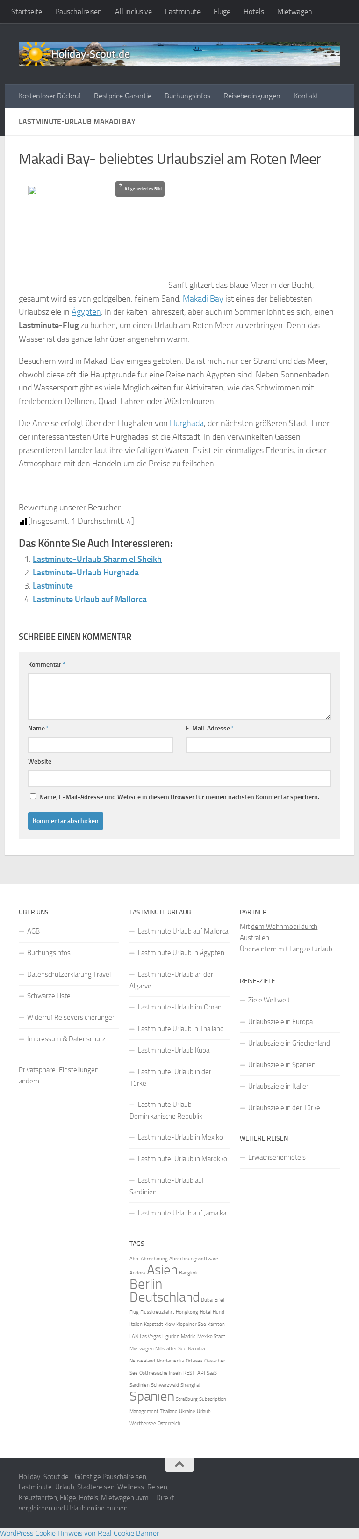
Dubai (207, 1300)
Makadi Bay (203, 299)
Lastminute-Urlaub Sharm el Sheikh (97, 559)
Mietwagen (294, 11)
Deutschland (164, 1297)
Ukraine (187, 1411)
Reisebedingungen (251, 95)
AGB (33, 931)
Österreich (169, 1424)
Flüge (222, 11)
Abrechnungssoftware (193, 1259)
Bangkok (188, 1273)
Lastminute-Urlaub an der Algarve (171, 980)
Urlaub (204, 1411)
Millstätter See (171, 1349)
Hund (218, 1312)
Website (39, 762)
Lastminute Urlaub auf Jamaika (182, 1213)
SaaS (212, 1373)
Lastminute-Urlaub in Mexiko (180, 1137)
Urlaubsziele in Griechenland (289, 1043)
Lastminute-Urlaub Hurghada (86, 572)
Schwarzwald (165, 1385)
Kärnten (216, 1324)
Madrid (188, 1336)
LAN (133, 1336)
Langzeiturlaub (310, 949)
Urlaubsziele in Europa (280, 1021)
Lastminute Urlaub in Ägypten (181, 953)
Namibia (196, 1349)
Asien (162, 1270)
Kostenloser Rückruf (49, 95)
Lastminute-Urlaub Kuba (173, 1050)
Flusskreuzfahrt (157, 1312)
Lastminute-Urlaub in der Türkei (170, 1078)
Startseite (26, 11)
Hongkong (187, 1312)
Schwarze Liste (49, 996)
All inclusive (133, 11)
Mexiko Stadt (211, 1336)
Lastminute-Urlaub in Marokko (182, 1159)
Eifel (219, 1300)
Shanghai (190, 1385)
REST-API (194, 1373)
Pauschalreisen (78, 11)
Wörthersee (142, 1424)
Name (38, 728)
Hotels (254, 11)
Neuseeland (142, 1361)
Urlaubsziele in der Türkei (285, 1108)
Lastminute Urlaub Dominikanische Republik (165, 1110)
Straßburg (187, 1399)
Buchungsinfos (187, 95)
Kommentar (46, 665)
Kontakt (306, 95)
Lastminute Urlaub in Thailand (181, 1028)
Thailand (169, 1411)
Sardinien (139, 1385)
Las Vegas (150, 1336)
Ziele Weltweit (269, 1000)
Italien (136, 1324)
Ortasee (194, 1361)
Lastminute (183, 11)
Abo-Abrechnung (148, 1259)
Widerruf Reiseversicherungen (71, 1017)
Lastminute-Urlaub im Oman (180, 1007)
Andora (137, 1273)
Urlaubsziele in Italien (279, 1086)
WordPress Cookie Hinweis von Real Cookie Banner (79, 1533)
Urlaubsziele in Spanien (282, 1064)
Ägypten (86, 312)
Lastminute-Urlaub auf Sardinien (166, 1186)
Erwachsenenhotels (277, 1157)
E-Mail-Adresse (210, 728)
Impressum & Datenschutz (66, 1039)
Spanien (151, 1396)
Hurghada (187, 423)
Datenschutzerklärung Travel (69, 974)
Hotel (205, 1312)
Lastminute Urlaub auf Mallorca (90, 599)
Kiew (170, 1324)
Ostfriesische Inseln (160, 1373)
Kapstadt (153, 1324)
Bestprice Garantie (122, 95)
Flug (134, 1312)
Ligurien (171, 1336)
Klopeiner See (191, 1324)
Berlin (145, 1284)
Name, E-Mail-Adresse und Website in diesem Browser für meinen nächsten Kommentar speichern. (179, 797)
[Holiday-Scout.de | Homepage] (179, 54)
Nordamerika (170, 1361)
